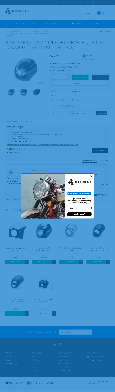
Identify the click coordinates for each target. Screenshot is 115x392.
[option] (26, 69)
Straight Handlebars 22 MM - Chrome (18, 384)
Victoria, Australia (95, 360)
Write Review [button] (100, 151)
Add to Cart (80, 77)
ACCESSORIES (75, 24)
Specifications (27, 121)
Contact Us (105, 2)
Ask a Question (80, 83)
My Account (87, 13)
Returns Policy (64, 367)
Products (56, 2)
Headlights (37, 31)
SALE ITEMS (93, 24)
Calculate (102, 113)
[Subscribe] (89, 332)
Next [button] (44, 92)
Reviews (79, 2)
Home (7, 31)
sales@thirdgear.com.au (98, 357)
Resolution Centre (11, 363)
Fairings (46, 31)
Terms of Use (64, 357)
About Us (95, 2)
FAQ (87, 2)
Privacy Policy (64, 363)
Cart (104, 13)
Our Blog (35, 360)
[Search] (63, 13)
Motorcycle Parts (18, 31)
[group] (19, 149)
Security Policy (64, 370)
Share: (100, 31)
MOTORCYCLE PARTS (26, 24)
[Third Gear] (17, 11)
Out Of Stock (42, 313)
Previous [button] (3, 92)
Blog (71, 2)
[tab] (89, 161)
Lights (29, 31)
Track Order (9, 360)
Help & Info (63, 360)
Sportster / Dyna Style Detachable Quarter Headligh (43, 250)
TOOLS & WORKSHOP (52, 24)
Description (12, 121)
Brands (64, 2)
